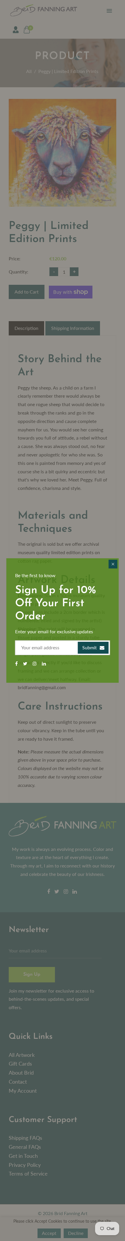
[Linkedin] (44, 663)
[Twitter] (25, 663)
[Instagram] (35, 663)
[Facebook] (17, 663)
